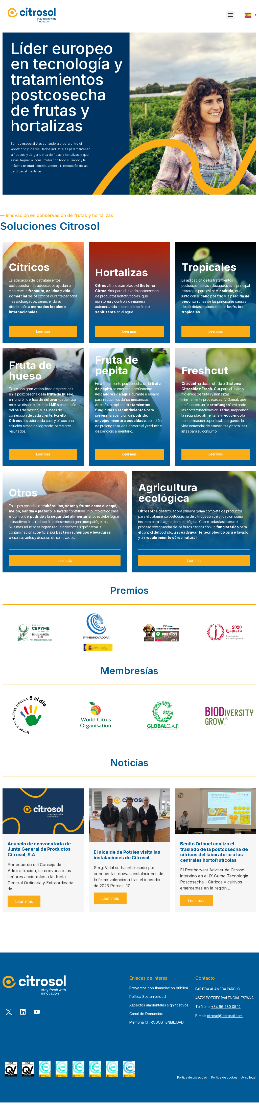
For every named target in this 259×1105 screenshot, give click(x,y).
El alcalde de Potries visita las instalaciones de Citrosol (127, 854)
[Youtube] (36, 1012)
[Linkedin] (22, 1012)
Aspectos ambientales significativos (159, 1005)
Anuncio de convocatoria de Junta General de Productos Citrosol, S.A (39, 849)
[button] (230, 15)
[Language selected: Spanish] (250, 15)
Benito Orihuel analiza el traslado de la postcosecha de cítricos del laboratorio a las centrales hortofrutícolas (214, 852)
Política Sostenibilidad (147, 996)
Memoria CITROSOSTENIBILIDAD (156, 1022)
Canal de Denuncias (146, 1013)
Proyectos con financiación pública (158, 988)
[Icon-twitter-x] (9, 1012)
